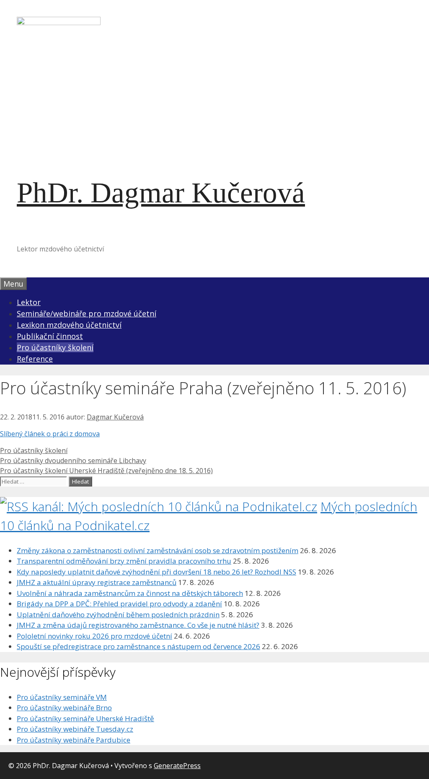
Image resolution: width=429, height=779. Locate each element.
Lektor (29, 302)
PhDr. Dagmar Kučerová (161, 193)
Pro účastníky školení (55, 347)
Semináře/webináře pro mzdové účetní (86, 313)
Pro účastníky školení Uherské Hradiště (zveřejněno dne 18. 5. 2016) (106, 470)
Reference (35, 359)
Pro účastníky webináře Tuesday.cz (75, 729)
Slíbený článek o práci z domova (50, 433)
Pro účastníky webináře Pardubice (73, 740)
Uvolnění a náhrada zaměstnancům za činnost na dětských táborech (130, 593)
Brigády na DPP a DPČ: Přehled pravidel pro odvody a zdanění (119, 603)
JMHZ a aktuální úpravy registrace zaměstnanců (96, 582)
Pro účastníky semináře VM (62, 697)
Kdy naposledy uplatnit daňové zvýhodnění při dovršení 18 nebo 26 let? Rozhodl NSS (156, 572)
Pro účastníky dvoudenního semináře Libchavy (73, 460)
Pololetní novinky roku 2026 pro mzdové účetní (94, 636)
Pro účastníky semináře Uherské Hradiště (85, 718)
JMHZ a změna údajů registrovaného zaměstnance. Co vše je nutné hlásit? (138, 625)
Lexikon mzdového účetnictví (69, 325)
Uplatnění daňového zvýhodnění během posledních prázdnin (118, 614)
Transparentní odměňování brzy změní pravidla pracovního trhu (124, 561)
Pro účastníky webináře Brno (64, 707)
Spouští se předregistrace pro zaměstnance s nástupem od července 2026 (138, 646)
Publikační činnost (50, 336)
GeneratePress (177, 765)
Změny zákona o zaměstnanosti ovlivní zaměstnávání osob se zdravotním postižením (157, 550)
